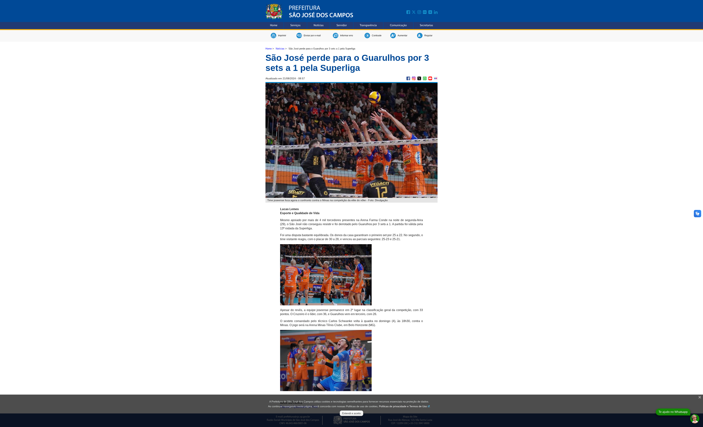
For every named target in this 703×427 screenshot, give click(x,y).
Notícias (318, 25)
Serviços (295, 25)
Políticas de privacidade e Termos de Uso (403, 406)
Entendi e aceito (351, 413)
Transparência (368, 25)
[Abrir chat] (694, 418)
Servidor (341, 25)
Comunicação (398, 25)
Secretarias (426, 25)
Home (273, 25)
